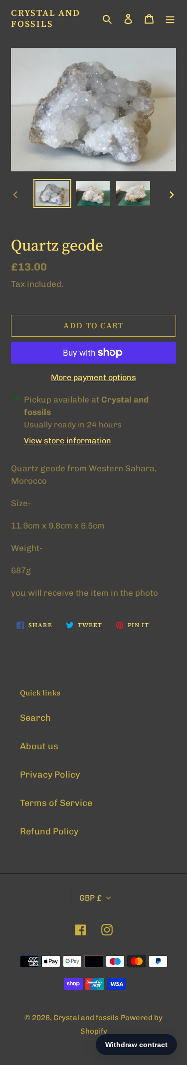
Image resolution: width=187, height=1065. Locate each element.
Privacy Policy (50, 774)
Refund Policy (49, 831)
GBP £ (90, 898)
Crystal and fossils (45, 18)
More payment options (93, 377)
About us (39, 746)
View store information (67, 440)
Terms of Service (56, 803)
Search (35, 717)
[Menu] (170, 18)
